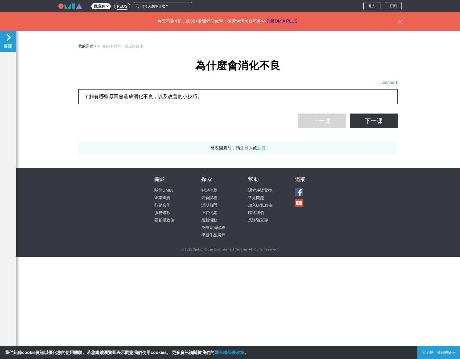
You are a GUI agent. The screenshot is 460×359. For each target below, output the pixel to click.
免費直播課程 (213, 227)
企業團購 (162, 197)
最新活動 (209, 220)
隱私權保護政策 (229, 352)
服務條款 (162, 212)
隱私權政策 (164, 220)
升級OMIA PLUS (282, 21)
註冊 (261, 148)
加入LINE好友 (260, 205)
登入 (371, 6)
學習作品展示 (213, 235)
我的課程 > (87, 46)
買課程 (99, 6)
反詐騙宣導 (258, 220)
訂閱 (393, 6)
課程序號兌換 (260, 190)
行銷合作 (162, 205)
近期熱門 (209, 205)
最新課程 (209, 197)
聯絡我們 (256, 212)
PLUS (122, 6)
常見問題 (256, 197)
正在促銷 (209, 212)
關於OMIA (163, 190)
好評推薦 (209, 190)
